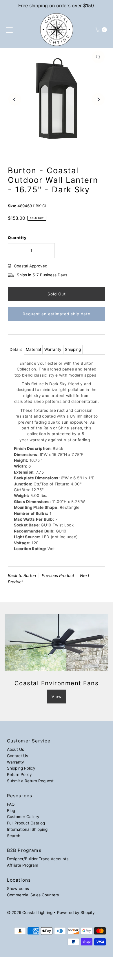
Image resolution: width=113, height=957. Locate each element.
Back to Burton (22, 575)
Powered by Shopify (76, 912)
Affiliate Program (22, 865)
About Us (15, 749)
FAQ (10, 804)
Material (33, 349)
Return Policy (19, 774)
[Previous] (14, 99)
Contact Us (17, 755)
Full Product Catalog (26, 823)
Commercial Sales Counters (33, 895)
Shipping (73, 349)
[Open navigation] (9, 30)
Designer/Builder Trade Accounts (37, 859)
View (57, 696)
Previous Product (58, 575)
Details (16, 349)
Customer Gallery (23, 816)
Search (13, 835)
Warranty (52, 349)
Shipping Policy (21, 768)
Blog (11, 810)
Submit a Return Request (30, 781)
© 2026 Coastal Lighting (29, 912)
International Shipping (27, 829)
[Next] (98, 99)
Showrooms (18, 888)
